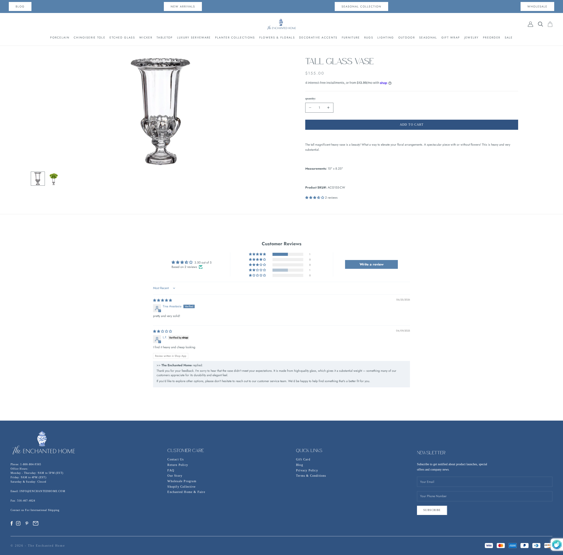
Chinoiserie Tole (89, 37)
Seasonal (428, 37)
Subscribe (432, 510)
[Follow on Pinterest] (27, 523)
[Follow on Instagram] (18, 523)
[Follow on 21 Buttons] (36, 523)
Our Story (174, 475)
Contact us (18, 510)
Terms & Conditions (311, 475)
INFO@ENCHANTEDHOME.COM (42, 491)
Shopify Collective (181, 486)
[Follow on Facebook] (12, 523)
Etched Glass (122, 37)
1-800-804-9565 (30, 464)
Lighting (385, 37)
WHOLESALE (537, 6)
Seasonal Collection (361, 6)
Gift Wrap (450, 37)
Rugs (368, 37)
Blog (299, 465)
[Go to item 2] (54, 179)
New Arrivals (183, 6)
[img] (162, 300)
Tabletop (165, 37)
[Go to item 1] (38, 179)
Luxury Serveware (194, 37)
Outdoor (406, 37)
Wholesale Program (181, 481)
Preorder (491, 37)
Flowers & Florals (277, 37)
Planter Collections (235, 37)
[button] (315, 197)
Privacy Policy (307, 470)
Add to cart (412, 124)
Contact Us (175, 459)
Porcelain (59, 37)
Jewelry (471, 37)
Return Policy (177, 465)
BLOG (20, 6)
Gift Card (303, 459)
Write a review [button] (372, 264)
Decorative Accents (318, 37)
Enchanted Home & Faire (186, 492)
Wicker (145, 37)
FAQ (170, 470)
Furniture (351, 37)
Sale (509, 37)
